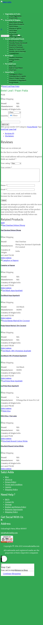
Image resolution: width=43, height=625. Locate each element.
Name (4, 185)
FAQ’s (7, 499)
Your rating (6, 163)
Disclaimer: (9, 136)
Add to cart (5, 124)
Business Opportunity (14, 509)
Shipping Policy (11, 490)
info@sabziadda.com (9, 533)
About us (8, 480)
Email (4, 189)
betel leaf (4, 129)
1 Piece (15, 115)
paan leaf (12, 129)
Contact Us (9, 502)
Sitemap (8, 504)
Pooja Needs (32, 127)
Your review (6, 167)
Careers (8, 487)
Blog (7, 477)
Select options (6, 258)
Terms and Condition (13, 485)
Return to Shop (21, 570)
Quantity (4, 116)
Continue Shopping (12, 573)
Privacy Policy (10, 482)
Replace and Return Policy (15, 507)
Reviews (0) (9, 133)
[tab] (23, 133)
